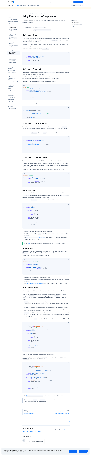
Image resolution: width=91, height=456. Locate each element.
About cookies (20, 451)
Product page (10, 106)
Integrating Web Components (11, 75)
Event (28, 243)
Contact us (65, 1)
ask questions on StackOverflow (34, 431)
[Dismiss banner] (82, 8)
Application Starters (12, 101)
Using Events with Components (12, 53)
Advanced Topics (11, 95)
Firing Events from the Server (77, 26)
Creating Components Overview (13, 30)
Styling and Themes (11, 70)
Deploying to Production (12, 90)
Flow (18, 5)
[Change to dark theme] (82, 5)
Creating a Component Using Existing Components (13, 46)
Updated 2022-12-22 (25, 421)
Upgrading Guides (11, 97)
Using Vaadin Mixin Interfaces (12, 63)
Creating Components (12, 27)
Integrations (10, 88)
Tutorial (9, 17)
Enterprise (44, 1)
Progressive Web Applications (11, 86)
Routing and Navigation (12, 19)
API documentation (11, 108)
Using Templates (11, 99)
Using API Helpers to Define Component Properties (13, 42)
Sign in (70, 1)
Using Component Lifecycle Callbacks (12, 60)
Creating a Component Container (13, 56)
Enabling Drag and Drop (12, 72)
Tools (38, 5)
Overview (9, 12)
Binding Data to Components (11, 24)
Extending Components (13, 50)
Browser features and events (12, 79)
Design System (23, 5)
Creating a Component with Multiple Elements (13, 38)
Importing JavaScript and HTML (13, 82)
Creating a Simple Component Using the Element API (13, 34)
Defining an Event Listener (77, 24)
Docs (25, 1)
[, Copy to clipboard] (68, 53)
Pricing (49, 1)
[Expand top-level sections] (18, 12)
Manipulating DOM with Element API (12, 68)
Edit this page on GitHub (64, 421)
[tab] (24, 53)
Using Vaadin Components (13, 21)
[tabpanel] (46, 59)
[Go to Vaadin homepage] (11, 2)
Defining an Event (75, 22)
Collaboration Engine (32, 5)
